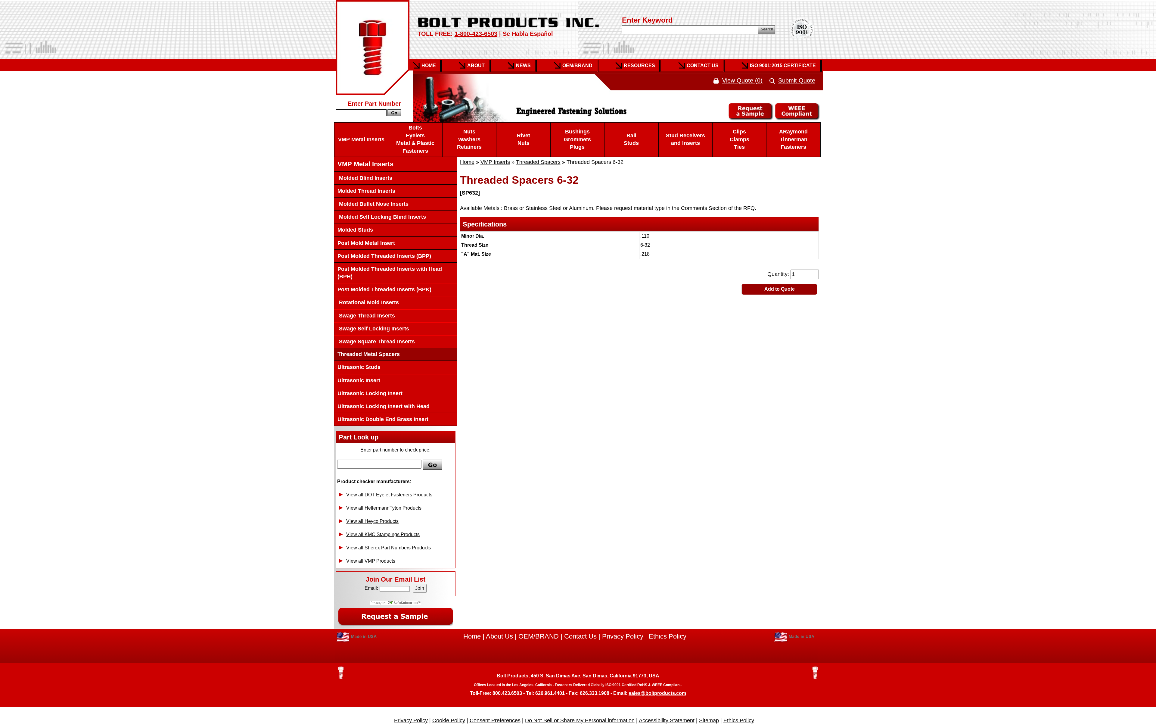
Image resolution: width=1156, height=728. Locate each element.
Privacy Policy (622, 636)
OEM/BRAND (538, 636)
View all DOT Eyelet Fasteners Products (389, 494)
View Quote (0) (742, 80)
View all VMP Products (370, 561)
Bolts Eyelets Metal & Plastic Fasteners (415, 139)
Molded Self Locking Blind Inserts (381, 217)
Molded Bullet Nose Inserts (373, 204)
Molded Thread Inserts (366, 191)
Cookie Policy (448, 720)
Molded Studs (355, 230)
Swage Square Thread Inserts (376, 342)
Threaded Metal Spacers (368, 354)
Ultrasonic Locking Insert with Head (383, 406)
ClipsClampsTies (739, 139)
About (476, 65)
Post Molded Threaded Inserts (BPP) (384, 256)
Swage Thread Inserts (366, 316)
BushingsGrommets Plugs (577, 139)
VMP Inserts (495, 162)
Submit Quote (796, 80)
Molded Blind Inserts (364, 178)
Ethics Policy (667, 636)
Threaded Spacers (538, 162)
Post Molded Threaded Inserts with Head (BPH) (389, 273)
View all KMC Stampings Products (383, 534)
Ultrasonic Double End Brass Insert (382, 419)
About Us (499, 636)
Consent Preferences (495, 720)
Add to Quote (779, 289)
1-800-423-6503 (476, 33)
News (523, 65)
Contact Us (703, 65)
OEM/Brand (577, 65)
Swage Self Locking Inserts (373, 329)
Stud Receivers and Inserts (685, 139)
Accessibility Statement (667, 720)
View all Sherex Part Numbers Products (388, 547)
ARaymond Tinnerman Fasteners (793, 139)
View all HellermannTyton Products (383, 508)
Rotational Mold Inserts (368, 302)
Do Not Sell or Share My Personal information (580, 720)
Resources (639, 65)
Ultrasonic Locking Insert (369, 393)
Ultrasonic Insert (358, 380)
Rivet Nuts (523, 139)
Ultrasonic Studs (359, 367)
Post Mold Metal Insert (366, 243)
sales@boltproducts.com (657, 693)
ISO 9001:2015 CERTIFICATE (783, 65)
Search (767, 29)
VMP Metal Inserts (361, 139)
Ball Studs (631, 139)
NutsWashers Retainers (469, 139)
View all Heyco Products (372, 521)
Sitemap (709, 720)
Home (428, 65)
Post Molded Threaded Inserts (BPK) (384, 289)
